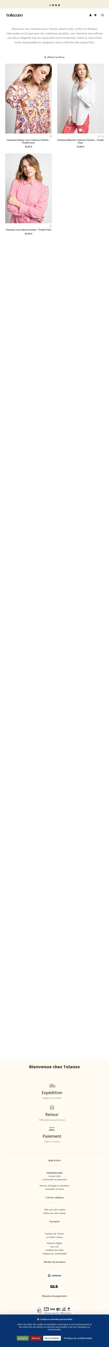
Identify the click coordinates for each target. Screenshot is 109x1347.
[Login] (89, 15)
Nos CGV (54, 1246)
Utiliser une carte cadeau (54, 1213)
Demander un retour (54, 1189)
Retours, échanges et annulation (54, 1185)
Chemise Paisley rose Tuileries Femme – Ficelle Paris (28, 141)
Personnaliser (52, 1338)
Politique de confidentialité (54, 1253)
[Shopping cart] (93, 15)
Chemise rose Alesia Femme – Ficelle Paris (28, 229)
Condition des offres (54, 1250)
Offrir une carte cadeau (54, 1209)
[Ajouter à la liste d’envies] (48, 67)
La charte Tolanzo (54, 1237)
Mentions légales (54, 1243)
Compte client (54, 1176)
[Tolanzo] (14, 15)
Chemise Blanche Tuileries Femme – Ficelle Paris (80, 141)
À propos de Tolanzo (54, 1233)
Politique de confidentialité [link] (78, 1338)
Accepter (22, 1338)
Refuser (36, 1338)
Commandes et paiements (54, 1179)
